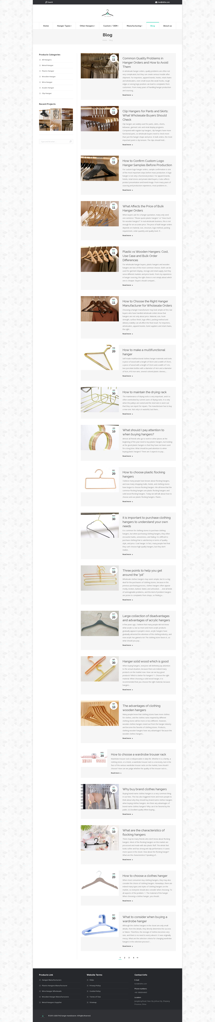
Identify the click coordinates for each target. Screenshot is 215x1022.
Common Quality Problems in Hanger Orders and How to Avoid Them (145, 62)
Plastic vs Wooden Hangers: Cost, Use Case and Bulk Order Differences (145, 256)
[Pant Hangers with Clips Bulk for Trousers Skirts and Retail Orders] (67, 114)
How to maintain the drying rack (145, 392)
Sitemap (93, 1002)
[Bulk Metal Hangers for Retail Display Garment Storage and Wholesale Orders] (44, 114)
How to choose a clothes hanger (145, 876)
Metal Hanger (47, 65)
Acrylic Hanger (48, 88)
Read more (127, 95)
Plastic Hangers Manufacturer (54, 985)
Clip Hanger (47, 93)
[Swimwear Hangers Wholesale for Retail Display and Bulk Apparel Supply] (56, 114)
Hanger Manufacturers (51, 980)
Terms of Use (95, 997)
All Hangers (47, 60)
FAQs (92, 980)
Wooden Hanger (49, 76)
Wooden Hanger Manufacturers (55, 997)
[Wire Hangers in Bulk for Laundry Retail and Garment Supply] (67, 125)
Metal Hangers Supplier (52, 1002)
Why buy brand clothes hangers (145, 789)
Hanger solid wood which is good (146, 661)
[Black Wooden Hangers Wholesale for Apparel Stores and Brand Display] (44, 125)
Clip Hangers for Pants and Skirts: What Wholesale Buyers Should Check (145, 115)
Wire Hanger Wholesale (51, 991)
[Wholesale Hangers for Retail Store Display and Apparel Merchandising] (56, 125)
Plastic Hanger (48, 71)
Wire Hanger (47, 82)
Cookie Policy (95, 991)
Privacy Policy (95, 985)
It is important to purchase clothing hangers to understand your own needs (147, 522)
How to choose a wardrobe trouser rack (138, 754)
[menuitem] (46, 25)
